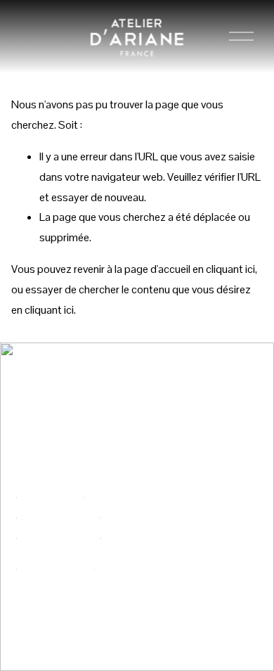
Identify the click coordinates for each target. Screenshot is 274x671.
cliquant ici (230, 269)
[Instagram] (238, 549)
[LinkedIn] (211, 576)
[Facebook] (211, 549)
